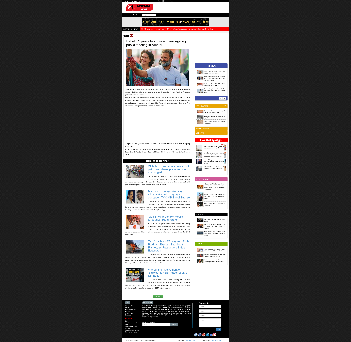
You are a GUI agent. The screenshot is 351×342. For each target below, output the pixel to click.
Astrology (178, 311)
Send (218, 330)
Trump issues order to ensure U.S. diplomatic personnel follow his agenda (214, 226)
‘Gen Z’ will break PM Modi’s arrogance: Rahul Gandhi (165, 217)
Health (150, 307)
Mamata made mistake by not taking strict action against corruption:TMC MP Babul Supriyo (169, 194)
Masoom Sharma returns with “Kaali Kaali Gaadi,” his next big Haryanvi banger (214, 196)
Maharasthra (180, 313)
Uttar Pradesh (185, 311)
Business (153, 306)
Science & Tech (157, 307)
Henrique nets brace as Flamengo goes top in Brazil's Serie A (214, 255)
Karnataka (145, 313)
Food (175, 309)
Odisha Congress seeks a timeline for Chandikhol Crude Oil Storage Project (214, 90)
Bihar (172, 311)
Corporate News (162, 306)
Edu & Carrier (186, 309)
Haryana (145, 317)
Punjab (173, 315)
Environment (152, 311)
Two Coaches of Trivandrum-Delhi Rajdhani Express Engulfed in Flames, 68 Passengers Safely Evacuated (168, 245)
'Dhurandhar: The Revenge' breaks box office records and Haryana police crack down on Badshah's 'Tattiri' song (214, 186)
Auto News (180, 307)
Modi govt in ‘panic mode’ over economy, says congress (214, 72)
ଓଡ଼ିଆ (171, 1)
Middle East (146, 309)
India (144, 306)
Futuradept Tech (216, 340)
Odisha (159, 311)
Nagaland (155, 317)
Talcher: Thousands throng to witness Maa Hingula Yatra (214, 112)
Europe (168, 315)
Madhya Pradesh (181, 315)
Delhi (156, 313)
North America (159, 309)
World (132, 15)
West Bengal (166, 311)
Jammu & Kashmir (169, 313)
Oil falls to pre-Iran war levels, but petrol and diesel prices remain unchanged (168, 169)
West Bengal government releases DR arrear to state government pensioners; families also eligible (177, 29)
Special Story (169, 309)
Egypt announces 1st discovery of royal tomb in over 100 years (214, 117)
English (160, 1)
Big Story (145, 311)
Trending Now (152, 315)
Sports (138, 15)
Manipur (160, 313)
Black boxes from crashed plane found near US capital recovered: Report (214, 233)
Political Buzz (161, 315)
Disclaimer (128, 315)
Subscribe (174, 325)
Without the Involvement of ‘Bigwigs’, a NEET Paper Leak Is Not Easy (167, 272)
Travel (180, 309)
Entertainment (176, 306)
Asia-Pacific (187, 307)
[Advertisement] (193, 7)
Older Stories (158, 296)
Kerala (151, 313)
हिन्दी (164, 1)
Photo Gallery (172, 307)
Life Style (184, 306)
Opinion (165, 307)
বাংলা (167, 1)
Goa (149, 317)
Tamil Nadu (187, 313)
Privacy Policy (129, 313)
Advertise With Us (130, 306)
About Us (128, 308)
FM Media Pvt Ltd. (190, 340)
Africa (153, 309)
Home (126, 15)
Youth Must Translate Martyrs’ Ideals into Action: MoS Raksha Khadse (214, 250)
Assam (145, 315)
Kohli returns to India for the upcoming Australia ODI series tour (214, 261)
